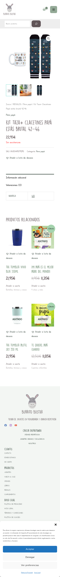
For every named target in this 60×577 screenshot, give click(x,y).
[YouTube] (16, 425)
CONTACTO (7, 453)
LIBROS (6, 486)
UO (33, 195)
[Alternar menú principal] (53, 9)
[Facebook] (5, 425)
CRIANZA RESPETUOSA (32, 435)
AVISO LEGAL (8, 508)
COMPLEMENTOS (9, 494)
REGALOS (17, 104)
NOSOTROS (32, 443)
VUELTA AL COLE (9, 477)
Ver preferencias (30, 565)
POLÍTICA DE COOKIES (12, 517)
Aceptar (30, 549)
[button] (55, 524)
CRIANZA (7, 481)
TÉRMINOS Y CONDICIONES (13, 513)
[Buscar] (36, 23)
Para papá (27, 104)
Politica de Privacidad (27, 572)
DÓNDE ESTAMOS (10, 457)
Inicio (8, 104)
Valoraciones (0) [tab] (14, 185)
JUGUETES (7, 472)
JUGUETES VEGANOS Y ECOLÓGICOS (32, 439)
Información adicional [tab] (16, 177)
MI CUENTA (8, 462)
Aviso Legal (37, 572)
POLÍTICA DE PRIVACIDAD (13, 504)
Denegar (30, 557)
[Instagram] (10, 425)
